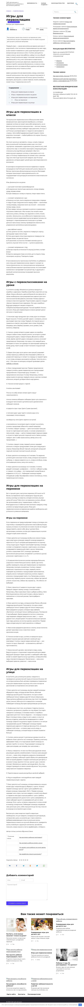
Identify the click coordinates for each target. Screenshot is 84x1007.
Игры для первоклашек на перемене (24, 97)
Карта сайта (11, 994)
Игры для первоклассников (41, 953)
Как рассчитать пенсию (61, 76)
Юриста (59, 61)
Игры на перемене (21, 100)
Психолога (60, 63)
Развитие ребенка (14, 22)
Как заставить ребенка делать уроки (30, 843)
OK (80, 1004)
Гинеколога (60, 67)
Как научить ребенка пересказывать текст (14, 955)
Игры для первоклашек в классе (22, 92)
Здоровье (70, 3)
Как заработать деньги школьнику (30, 854)
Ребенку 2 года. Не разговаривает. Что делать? (66, 964)
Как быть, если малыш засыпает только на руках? (16, 934)
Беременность (32, 3)
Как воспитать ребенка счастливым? (30, 837)
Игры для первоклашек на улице (22, 102)
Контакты (21, 994)
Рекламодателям (34, 994)
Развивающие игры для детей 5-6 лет (65, 925)
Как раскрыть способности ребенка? (16, 985)
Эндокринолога (61, 65)
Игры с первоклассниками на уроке (23, 94)
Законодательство (58, 3)
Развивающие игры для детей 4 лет (40, 933)
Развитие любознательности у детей (42, 985)
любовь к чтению (12, 363)
